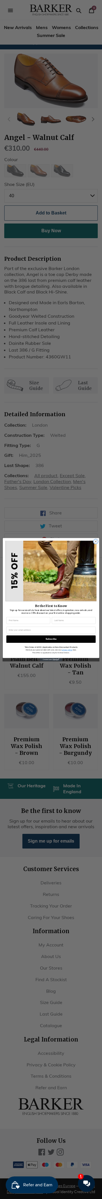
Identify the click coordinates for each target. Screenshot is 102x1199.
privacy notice (67, 650)
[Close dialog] (95, 541)
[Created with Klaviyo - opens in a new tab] (51, 659)
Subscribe (51, 639)
